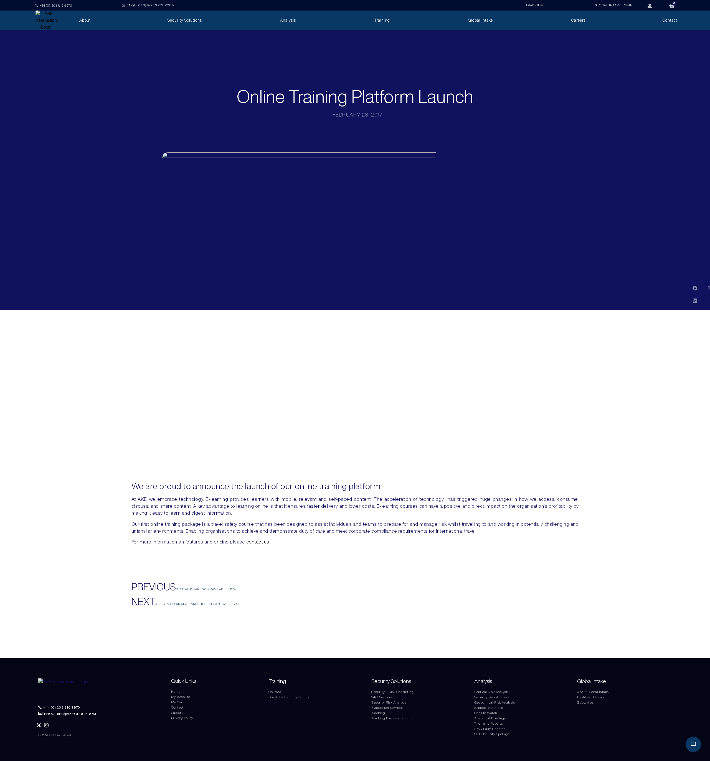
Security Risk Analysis (388, 702)
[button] (695, 288)
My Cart (177, 702)
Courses (274, 692)
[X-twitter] (39, 725)
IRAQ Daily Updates (489, 728)
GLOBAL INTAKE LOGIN (614, 5)
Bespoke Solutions (488, 707)
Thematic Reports (488, 723)
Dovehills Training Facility (289, 697)
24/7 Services (382, 697)
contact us (257, 541)
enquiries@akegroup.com (151, 5)
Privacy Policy (182, 718)
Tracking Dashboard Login (392, 718)
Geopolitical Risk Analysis (494, 702)
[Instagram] (46, 725)
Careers (177, 712)
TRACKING (534, 5)
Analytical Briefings (490, 718)
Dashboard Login (590, 697)
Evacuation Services (387, 707)
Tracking (378, 713)
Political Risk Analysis (491, 692)
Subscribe (585, 702)
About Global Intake (593, 692)
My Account (180, 697)
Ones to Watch (485, 713)
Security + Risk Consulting (392, 692)
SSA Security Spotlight (492, 734)
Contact (177, 707)
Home (176, 691)
